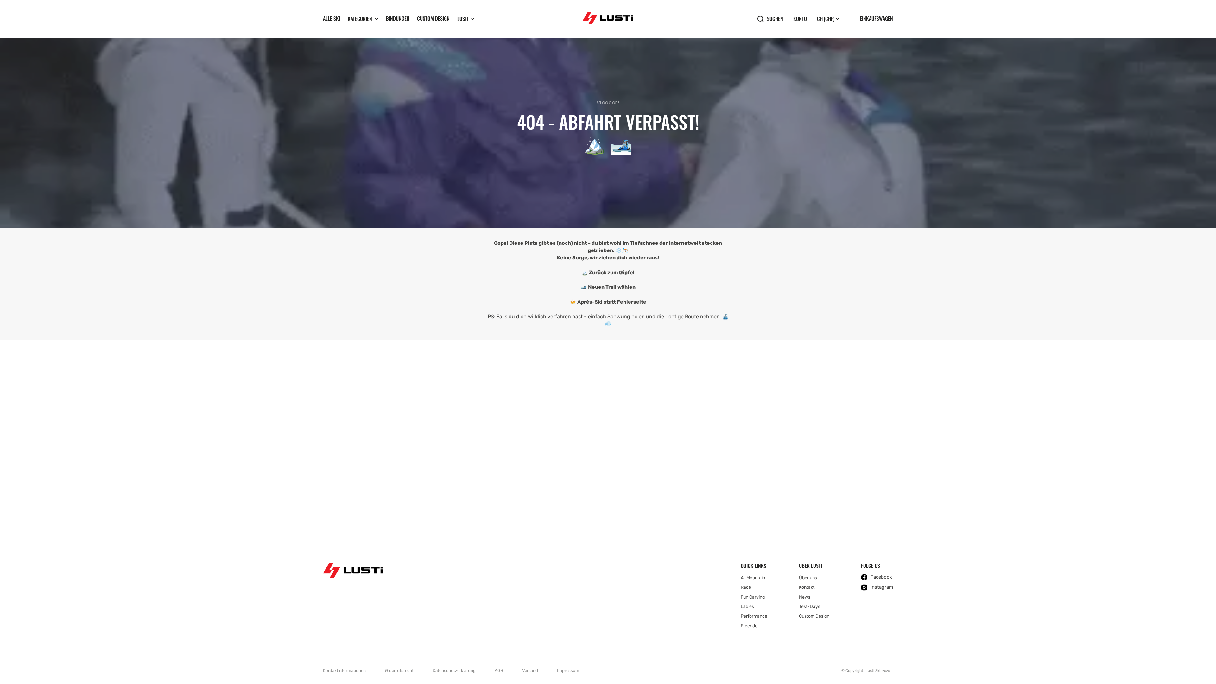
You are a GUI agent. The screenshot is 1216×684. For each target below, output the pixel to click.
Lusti (462, 18)
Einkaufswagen (876, 18)
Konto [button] (800, 18)
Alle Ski (331, 18)
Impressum (568, 670)
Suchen (775, 18)
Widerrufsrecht (399, 670)
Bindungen (397, 18)
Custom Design (433, 18)
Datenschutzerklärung (454, 670)
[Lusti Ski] (608, 19)
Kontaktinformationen (344, 670)
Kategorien (360, 18)
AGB (499, 670)
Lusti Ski (872, 670)
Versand (530, 670)
